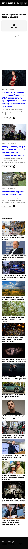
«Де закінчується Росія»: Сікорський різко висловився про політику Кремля (14, 457)
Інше (3, 89)
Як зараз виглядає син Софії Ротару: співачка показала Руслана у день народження (14, 477)
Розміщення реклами (8, 544)
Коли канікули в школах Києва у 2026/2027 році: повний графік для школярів (13, 238)
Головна (4, 36)
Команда (11, 542)
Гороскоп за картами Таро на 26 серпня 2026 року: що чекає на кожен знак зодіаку (12, 339)
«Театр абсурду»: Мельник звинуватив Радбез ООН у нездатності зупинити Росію (11, 522)
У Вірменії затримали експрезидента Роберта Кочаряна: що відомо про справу (14, 258)
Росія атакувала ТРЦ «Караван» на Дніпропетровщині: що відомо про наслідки (13, 501)
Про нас (4, 542)
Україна (4, 143)
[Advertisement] (14, 52)
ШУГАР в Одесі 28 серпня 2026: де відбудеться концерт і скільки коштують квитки (13, 418)
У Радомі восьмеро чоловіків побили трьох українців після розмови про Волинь (14, 277)
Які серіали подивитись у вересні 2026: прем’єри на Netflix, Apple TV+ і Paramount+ (14, 379)
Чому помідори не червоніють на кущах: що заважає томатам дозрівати (13, 319)
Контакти (20, 544)
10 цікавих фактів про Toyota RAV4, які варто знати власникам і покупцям (13, 397)
